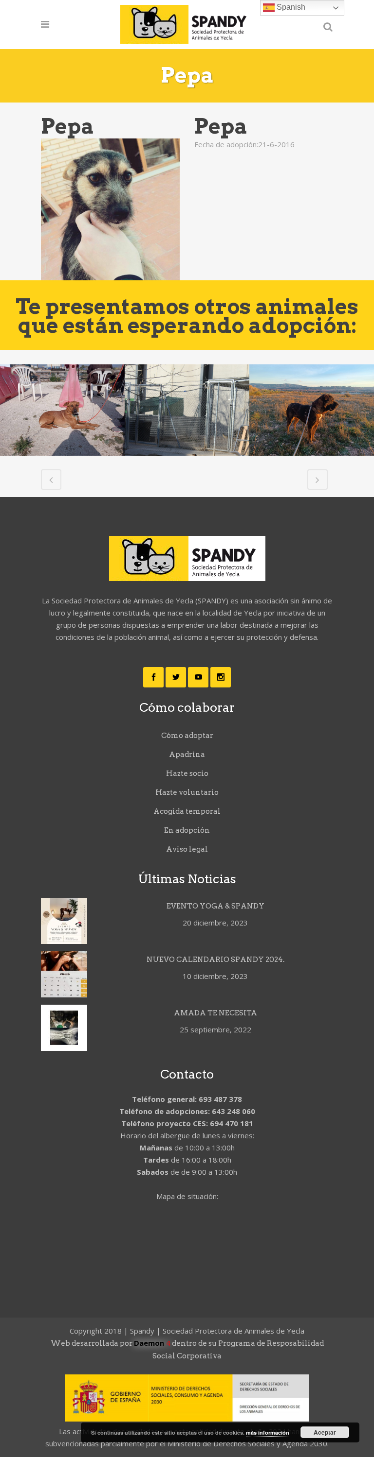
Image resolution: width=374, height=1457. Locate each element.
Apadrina (187, 754)
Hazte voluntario (187, 792)
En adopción (187, 830)
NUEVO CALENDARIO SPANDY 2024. (215, 959)
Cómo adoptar (187, 735)
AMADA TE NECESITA (215, 1013)
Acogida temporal (187, 811)
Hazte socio (187, 773)
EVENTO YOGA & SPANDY (215, 906)
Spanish (290, 7)
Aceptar (325, 1432)
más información (267, 1432)
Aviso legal (187, 849)
